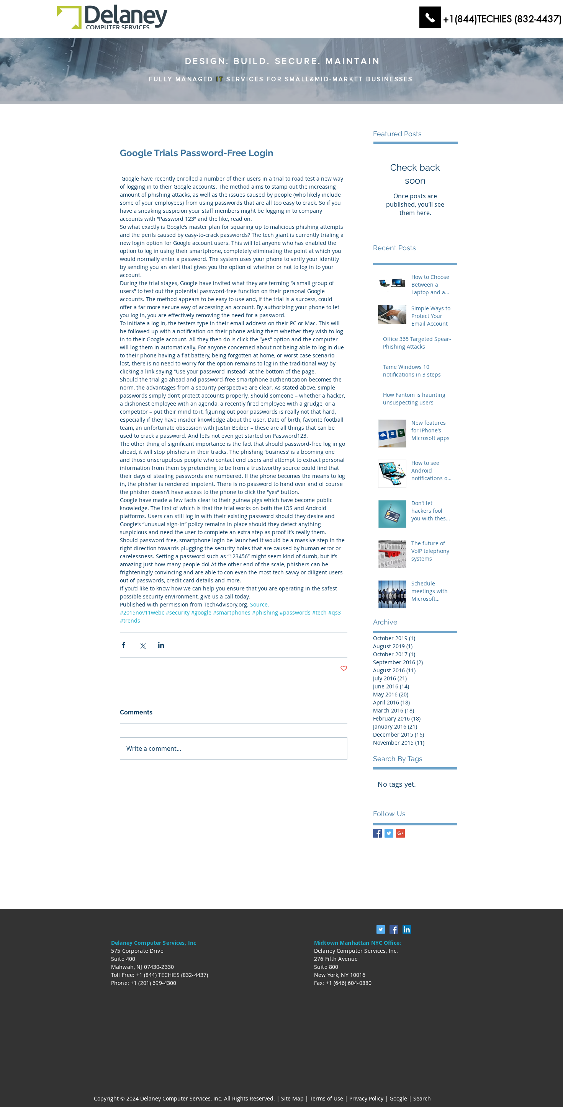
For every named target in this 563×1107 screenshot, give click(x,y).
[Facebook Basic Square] (377, 833)
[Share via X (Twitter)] (142, 645)
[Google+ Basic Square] (400, 833)
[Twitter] (380, 929)
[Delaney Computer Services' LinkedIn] (407, 929)
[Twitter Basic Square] (389, 833)
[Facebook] (394, 929)
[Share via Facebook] (123, 645)
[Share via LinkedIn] (161, 645)
